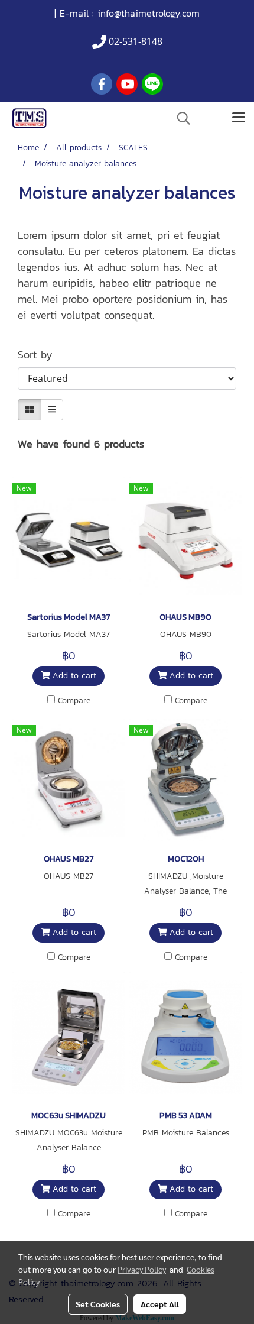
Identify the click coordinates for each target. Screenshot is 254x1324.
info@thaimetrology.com (148, 13)
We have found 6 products (81, 444)
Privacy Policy (142, 1269)
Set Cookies (98, 1304)
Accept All (160, 1304)
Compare (74, 701)
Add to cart (73, 675)
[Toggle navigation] (239, 118)
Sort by (41, 354)
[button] (179, 118)
